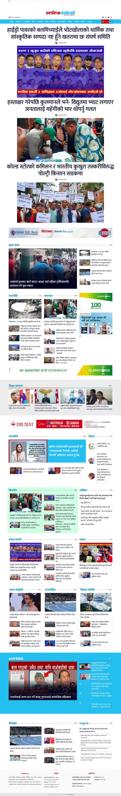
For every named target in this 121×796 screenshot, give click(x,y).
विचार (33, 21)
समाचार (18, 21)
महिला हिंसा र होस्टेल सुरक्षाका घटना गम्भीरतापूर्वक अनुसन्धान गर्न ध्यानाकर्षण (66, 341)
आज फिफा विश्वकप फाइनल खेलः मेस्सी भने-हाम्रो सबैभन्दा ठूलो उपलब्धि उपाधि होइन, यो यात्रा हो (64, 760)
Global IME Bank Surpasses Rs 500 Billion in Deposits (96, 754)
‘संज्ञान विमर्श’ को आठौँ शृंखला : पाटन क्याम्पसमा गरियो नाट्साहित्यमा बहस (96, 512)
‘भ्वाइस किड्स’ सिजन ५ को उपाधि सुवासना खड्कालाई (24, 616)
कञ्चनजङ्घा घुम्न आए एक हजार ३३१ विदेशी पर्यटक (30, 348)
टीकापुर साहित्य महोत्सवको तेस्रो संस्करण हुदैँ (95, 507)
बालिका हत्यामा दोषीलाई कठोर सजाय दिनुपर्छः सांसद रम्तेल (101, 282)
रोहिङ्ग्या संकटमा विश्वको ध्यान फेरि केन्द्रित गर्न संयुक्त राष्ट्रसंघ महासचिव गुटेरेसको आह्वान (101, 263)
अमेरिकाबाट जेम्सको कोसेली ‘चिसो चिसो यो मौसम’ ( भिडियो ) (101, 696)
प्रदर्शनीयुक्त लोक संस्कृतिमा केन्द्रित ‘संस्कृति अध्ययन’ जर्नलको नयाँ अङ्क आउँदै (95, 519)
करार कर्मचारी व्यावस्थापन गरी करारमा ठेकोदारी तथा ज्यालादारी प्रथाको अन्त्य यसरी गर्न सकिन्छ (104, 459)
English (89, 21)
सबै (110, 245)
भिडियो (83, 21)
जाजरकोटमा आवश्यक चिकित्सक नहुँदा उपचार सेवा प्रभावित (19, 407)
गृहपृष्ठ (11, 21)
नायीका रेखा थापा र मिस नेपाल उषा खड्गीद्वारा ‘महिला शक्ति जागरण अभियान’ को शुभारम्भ (31, 644)
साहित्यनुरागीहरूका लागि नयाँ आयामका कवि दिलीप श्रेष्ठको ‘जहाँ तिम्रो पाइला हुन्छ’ (95, 497)
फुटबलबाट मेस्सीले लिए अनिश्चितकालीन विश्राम (63, 731)
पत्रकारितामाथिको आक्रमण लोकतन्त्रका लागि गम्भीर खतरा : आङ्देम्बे (66, 351)
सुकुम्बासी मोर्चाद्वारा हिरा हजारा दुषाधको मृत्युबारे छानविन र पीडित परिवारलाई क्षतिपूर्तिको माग (65, 557)
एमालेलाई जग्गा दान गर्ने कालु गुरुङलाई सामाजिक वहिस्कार (40, 697)
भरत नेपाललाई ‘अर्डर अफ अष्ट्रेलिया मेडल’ (99, 575)
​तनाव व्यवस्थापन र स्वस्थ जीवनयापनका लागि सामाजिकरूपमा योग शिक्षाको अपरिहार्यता (104, 475)
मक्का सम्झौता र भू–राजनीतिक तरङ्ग (103, 445)
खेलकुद (70, 21)
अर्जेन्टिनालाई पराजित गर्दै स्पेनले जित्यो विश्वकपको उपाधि (65, 750)
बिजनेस (53, 21)
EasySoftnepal (70, 794)
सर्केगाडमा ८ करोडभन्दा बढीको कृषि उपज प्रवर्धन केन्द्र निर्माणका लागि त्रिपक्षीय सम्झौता (65, 528)
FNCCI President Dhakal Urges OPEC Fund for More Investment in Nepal (96, 759)
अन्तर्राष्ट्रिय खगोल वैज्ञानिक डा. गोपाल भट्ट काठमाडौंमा (101, 634)
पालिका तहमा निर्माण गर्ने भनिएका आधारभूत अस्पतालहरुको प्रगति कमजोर (99, 408)
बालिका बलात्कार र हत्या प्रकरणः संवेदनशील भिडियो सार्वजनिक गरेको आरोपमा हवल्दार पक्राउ (30, 338)
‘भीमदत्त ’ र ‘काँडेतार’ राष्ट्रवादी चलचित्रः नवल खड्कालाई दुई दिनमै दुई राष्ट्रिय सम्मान (30, 634)
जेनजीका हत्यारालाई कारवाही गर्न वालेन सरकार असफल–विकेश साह (64, 567)
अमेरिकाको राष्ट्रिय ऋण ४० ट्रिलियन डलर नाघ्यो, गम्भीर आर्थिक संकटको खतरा (64, 634)
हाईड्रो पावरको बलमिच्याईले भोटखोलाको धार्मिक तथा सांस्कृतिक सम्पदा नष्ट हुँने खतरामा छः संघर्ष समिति (60, 33)
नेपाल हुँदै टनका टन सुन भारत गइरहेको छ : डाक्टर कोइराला (100, 705)
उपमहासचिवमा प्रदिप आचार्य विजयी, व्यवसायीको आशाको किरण (64, 498)
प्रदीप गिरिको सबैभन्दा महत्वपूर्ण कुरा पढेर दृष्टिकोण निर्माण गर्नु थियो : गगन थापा (66, 360)
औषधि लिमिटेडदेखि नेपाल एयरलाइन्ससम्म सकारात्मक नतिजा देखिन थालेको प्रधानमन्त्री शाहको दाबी (47, 408)
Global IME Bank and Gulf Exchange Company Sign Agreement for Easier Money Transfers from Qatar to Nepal (96, 743)
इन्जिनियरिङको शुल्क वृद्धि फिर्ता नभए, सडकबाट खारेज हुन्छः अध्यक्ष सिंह (101, 686)
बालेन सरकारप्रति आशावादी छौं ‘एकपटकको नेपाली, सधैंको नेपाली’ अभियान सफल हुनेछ (66, 451)
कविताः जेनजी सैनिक (87, 524)
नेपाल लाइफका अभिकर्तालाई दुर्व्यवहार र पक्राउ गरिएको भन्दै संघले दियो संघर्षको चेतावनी (65, 508)
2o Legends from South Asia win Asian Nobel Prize (93, 730)
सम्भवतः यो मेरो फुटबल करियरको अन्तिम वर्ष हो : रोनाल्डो (29, 758)
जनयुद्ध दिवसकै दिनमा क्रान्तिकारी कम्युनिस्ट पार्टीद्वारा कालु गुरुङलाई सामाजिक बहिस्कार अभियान (101, 666)
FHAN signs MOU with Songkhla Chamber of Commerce (94, 736)
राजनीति (27, 21)
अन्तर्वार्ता (40, 21)
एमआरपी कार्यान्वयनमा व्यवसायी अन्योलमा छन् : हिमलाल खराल (33, 470)
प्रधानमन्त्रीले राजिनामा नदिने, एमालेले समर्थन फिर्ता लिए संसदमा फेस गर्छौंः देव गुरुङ (100, 677)
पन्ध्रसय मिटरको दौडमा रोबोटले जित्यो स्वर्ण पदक (101, 272)
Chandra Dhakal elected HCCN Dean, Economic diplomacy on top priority (94, 749)
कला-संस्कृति (61, 21)
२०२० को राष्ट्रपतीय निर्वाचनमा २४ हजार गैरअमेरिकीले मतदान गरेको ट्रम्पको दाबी (66, 644)
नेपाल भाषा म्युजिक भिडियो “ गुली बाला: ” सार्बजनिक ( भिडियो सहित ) (101, 624)
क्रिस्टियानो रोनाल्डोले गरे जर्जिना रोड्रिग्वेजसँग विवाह (63, 741)
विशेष (46, 21)
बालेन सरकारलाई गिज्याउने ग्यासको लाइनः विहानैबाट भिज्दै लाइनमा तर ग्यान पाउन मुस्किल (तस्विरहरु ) (65, 517)
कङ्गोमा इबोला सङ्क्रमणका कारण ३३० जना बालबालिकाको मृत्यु (71, 407)
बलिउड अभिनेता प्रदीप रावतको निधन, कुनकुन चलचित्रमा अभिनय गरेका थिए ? (31, 624)
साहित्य (76, 21)
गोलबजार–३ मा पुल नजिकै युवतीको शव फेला (99, 253)
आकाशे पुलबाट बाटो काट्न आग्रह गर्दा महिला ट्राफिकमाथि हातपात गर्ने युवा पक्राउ (39, 284)
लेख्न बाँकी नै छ (85, 502)
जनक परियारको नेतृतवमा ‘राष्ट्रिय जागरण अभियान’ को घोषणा (64, 547)
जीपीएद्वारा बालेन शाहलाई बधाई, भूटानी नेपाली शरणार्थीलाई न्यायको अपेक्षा (95, 567)
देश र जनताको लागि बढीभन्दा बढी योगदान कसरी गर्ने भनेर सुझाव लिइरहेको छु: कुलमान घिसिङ (72, 471)
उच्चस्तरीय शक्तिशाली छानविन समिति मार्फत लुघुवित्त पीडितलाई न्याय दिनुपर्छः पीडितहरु (65, 577)
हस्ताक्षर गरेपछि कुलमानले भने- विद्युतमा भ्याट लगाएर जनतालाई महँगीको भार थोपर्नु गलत (60, 106)
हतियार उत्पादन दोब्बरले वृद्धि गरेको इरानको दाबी (65, 624)
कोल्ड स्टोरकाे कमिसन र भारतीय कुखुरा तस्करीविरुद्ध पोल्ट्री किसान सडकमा (60, 170)
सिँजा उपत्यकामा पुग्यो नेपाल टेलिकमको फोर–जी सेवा (94, 616)
